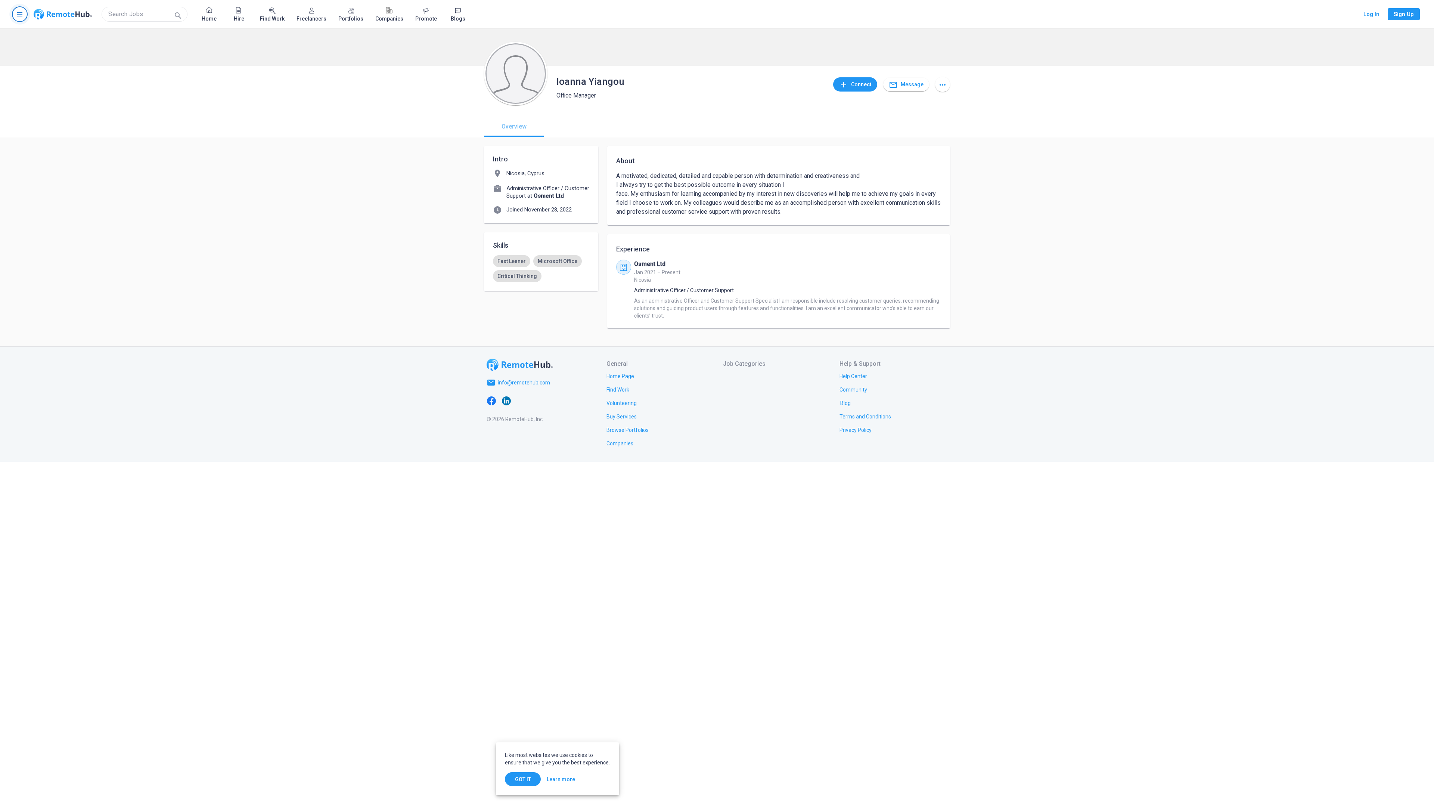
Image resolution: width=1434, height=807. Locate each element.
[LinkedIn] (506, 400)
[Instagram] (536, 400)
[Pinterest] (551, 400)
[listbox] (541, 269)
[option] (511, 261)
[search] (144, 14)
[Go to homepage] (63, 14)
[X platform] (521, 400)
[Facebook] (491, 400)
